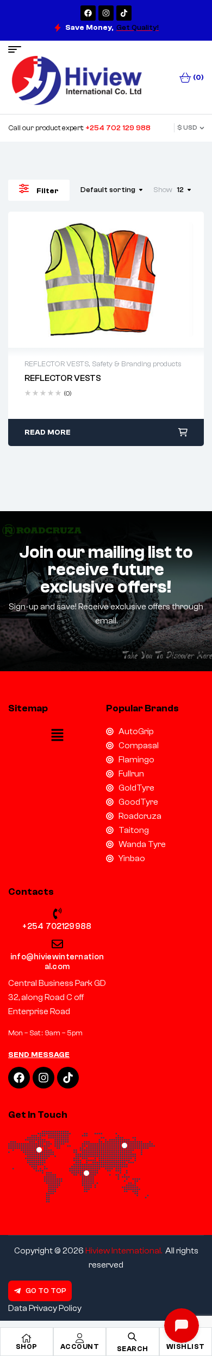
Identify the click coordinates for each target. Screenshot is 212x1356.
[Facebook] (88, 13)
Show (162, 190)
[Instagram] (106, 13)
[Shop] (27, 1338)
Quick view (106, 279)
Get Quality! (137, 27)
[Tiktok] (124, 13)
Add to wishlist (83, 279)
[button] (57, 736)
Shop (27, 1346)
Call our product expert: (79, 128)
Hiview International (123, 1251)
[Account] (79, 1338)
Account (79, 1346)
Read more (47, 432)
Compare (129, 279)
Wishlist (185, 1346)
